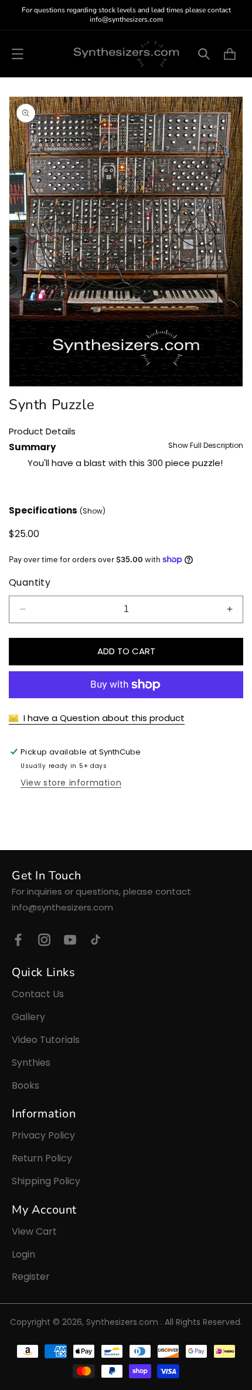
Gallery (28, 1017)
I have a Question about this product (103, 718)
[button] (17, 54)
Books (25, 1085)
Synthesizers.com (122, 1322)
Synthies (31, 1062)
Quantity (29, 582)
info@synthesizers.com (62, 907)
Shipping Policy (46, 1181)
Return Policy (42, 1158)
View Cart (34, 1231)
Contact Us (38, 994)
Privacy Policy (43, 1135)
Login (23, 1254)
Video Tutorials (46, 1039)
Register (31, 1276)
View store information (71, 783)
